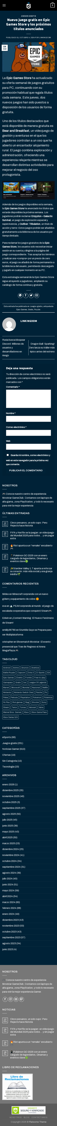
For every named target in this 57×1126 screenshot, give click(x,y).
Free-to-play (39, 678)
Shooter (35, 702)
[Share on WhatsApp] (20, 295)
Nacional (36, 688)
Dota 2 (31, 673)
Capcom (21, 673)
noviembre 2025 (10, 796)
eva (4, 606)
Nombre (11, 413)
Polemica (48, 697)
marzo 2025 (8, 843)
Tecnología (8, 766)
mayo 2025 (8, 831)
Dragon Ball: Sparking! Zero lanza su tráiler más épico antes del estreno (42, 347)
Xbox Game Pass (39, 712)
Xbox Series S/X (10, 717)
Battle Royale (9, 673)
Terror (14, 707)
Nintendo (7, 692)
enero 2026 (8, 784)
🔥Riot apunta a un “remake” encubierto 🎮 (31, 547)
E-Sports (41, 673)
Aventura (35, 668)
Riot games (17, 702)
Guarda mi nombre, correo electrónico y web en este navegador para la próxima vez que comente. (28, 460)
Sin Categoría (9, 761)
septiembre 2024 (11, 867)
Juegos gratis (28, 16)
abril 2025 (7, 837)
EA (48, 673)
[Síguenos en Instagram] (10, 999)
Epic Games (21, 309)
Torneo (23, 707)
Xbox (26, 712)
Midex (5, 594)
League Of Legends (37, 682)
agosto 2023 (9, 943)
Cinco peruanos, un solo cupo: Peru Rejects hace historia (28, 524)
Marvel (6, 688)
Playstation (25, 697)
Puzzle (37, 309)
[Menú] (4, 5)
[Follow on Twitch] (21, 999)
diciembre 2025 (10, 790)
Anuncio (25, 668)
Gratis (30, 309)
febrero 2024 (9, 908)
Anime (16, 668)
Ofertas (6, 755)
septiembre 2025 (11, 808)
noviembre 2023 (10, 925)
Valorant (32, 707)
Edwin (5, 618)
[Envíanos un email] (16, 999)
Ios (25, 682)
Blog (26, 1117)
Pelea (5, 697)
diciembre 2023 (10, 920)
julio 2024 (7, 878)
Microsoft (16, 688)
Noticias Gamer (10, 749)
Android (6, 668)
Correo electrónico (16, 427)
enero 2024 (8, 914)
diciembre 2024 (10, 849)
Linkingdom (45, 37)
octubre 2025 (9, 802)
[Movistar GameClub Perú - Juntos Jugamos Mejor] (28, 5)
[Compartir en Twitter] (31, 295)
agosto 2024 (9, 872)
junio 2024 (7, 884)
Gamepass (8, 682)
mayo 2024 (8, 890)
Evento (20, 678)
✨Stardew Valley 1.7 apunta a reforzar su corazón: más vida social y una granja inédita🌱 (31, 571)
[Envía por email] (36, 295)
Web (8, 441)
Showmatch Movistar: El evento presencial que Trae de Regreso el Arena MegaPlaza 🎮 (26, 646)
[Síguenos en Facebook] (5, 999)
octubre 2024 (9, 861)
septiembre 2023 (11, 937)
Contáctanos (39, 1117)
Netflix (45, 688)
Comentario (13, 387)
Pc (46, 692)
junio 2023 (7, 949)
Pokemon (37, 697)
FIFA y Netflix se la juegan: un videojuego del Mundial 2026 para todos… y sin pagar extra (32, 535)
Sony (44, 702)
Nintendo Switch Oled (23, 692)
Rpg (27, 702)
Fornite (28, 678)
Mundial (25, 688)
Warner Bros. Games (12, 712)
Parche (39, 692)
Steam (6, 707)
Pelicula (14, 697)
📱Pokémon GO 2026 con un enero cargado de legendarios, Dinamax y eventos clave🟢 (29, 558)
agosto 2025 (9, 814)
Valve (41, 707)
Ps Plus (6, 702)
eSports (6, 737)
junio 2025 (7, 825)
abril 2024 (7, 896)
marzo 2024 (8, 902)
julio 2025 (7, 819)
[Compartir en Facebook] (25, 295)
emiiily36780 (9, 630)
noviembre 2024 (10, 855)
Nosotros (16, 1117)
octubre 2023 (9, 931)
